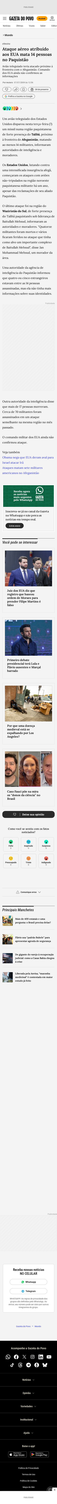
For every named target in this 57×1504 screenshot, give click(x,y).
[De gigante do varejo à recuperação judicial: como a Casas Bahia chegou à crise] (7, 958)
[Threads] (20, 1365)
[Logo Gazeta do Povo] (21, 18)
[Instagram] (32, 1357)
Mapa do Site (28, 1487)
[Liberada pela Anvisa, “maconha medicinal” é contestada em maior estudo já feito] (7, 977)
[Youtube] (49, 1357)
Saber (43, 26)
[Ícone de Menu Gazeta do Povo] (4, 18)
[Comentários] (6, 89)
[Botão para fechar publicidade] (54, 1490)
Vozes (31, 26)
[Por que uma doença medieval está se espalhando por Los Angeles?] (28, 704)
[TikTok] (12, 1365)
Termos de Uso (28, 1474)
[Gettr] (36, 1365)
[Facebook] (16, 1357)
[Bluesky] (45, 1365)
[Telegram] (28, 1365)
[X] (24, 1357)
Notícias (6, 26)
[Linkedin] (40, 1357)
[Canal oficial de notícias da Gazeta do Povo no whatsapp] (8, 1357)
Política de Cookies (28, 1481)
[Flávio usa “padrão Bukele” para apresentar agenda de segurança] (7, 939)
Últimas (19, 26)
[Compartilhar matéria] (16, 89)
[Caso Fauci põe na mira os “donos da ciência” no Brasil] (28, 769)
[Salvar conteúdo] (23, 89)
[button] (28, 893)
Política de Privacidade (28, 1468)
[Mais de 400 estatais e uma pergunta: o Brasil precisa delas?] (7, 921)
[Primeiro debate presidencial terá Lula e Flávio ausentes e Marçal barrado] (28, 638)
